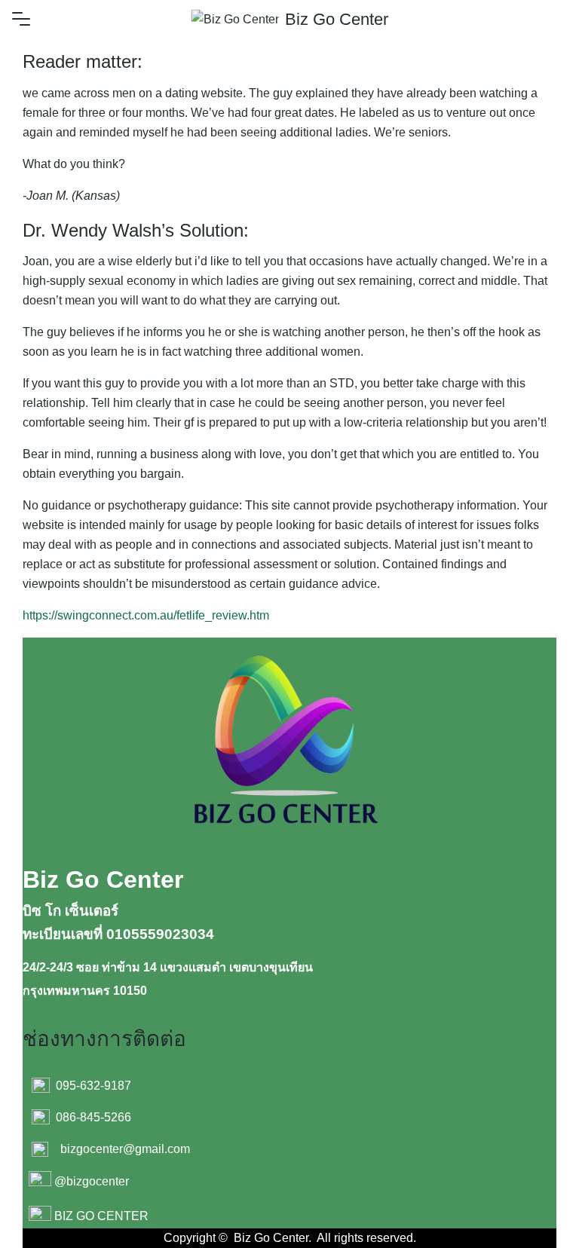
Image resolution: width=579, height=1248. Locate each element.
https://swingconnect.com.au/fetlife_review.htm (146, 615)
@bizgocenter (91, 1181)
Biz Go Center (336, 19)
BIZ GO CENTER (101, 1216)
